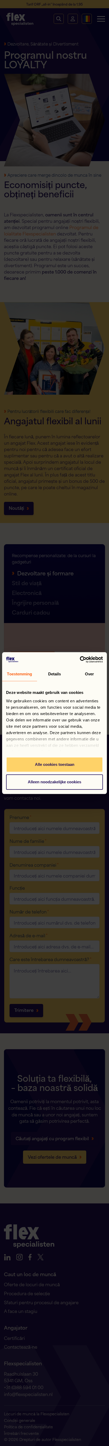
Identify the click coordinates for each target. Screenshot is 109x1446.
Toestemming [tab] (19, 674)
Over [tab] (89, 674)
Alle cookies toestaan (54, 764)
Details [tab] (54, 674)
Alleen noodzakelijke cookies (54, 782)
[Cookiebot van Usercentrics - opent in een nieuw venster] (80, 659)
